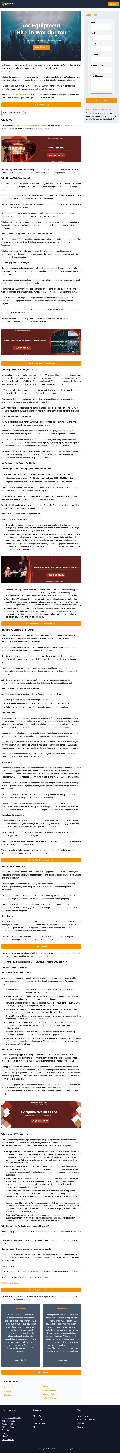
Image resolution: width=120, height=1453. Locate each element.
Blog (35, 1427)
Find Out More (41, 946)
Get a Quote (40, 47)
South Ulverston (49, 1390)
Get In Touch (101, 100)
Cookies (80, 1423)
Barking (15, 1283)
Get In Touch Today (41, 105)
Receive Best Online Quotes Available (41, 624)
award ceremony (64, 431)
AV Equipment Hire (22, 95)
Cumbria (7, 1395)
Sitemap (80, 1427)
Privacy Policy (83, 1416)
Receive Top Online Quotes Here (41, 860)
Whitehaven (6, 1283)
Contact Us (37, 1420)
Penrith (45, 1387)
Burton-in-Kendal (49, 1398)
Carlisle (7, 1391)
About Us (37, 1416)
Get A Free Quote (41, 1372)
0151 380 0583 (8, 1439)
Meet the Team (39, 1423)
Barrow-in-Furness (50, 1394)
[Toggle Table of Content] (24, 113)
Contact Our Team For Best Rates (41, 363)
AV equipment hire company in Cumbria (30, 126)
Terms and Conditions (86, 1420)
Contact (113, 4)
